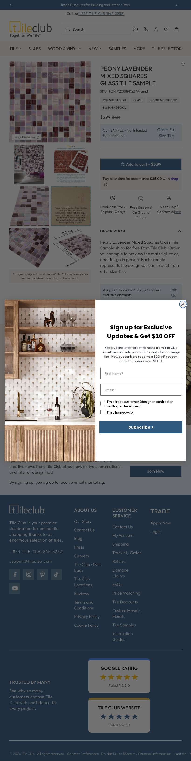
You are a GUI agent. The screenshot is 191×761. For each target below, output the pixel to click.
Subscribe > (141, 427)
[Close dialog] (182, 304)
